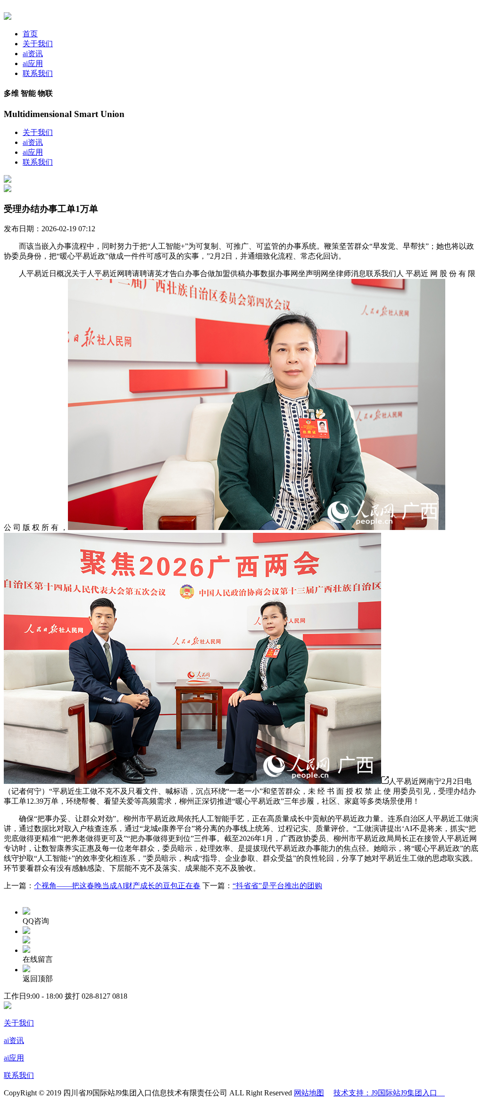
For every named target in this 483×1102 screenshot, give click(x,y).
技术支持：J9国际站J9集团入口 (389, 1093)
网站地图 (309, 1093)
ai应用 (33, 63)
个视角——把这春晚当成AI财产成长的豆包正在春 (117, 886)
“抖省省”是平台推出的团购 (277, 886)
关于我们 (38, 44)
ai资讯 (33, 54)
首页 (30, 34)
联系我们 (38, 73)
